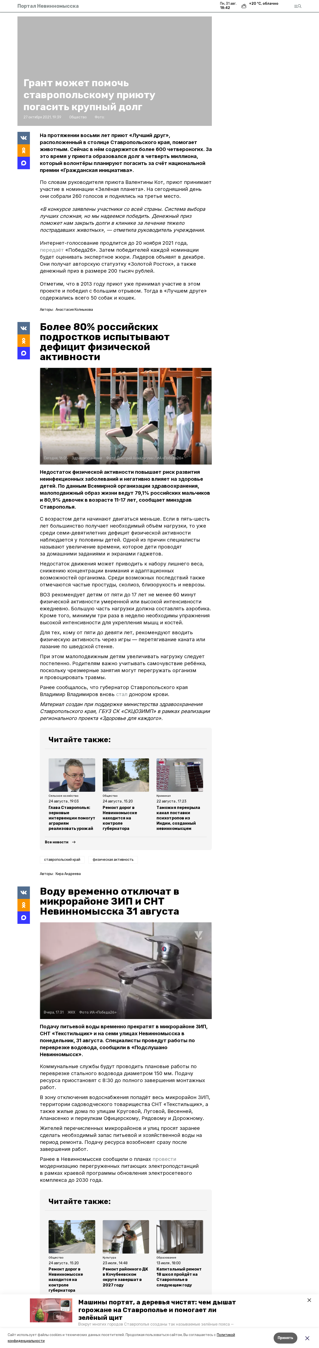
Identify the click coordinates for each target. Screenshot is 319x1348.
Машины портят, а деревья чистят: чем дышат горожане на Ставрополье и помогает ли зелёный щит (157, 1310)
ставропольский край (62, 860)
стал (121, 694)
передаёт (52, 250)
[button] (51, 1310)
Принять (285, 1338)
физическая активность (113, 860)
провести (164, 1159)
